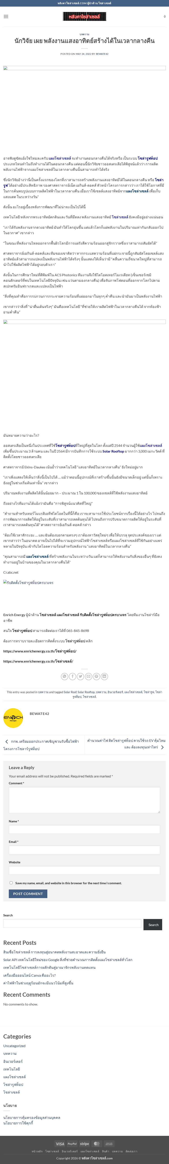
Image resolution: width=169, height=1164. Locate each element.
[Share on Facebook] (72, 676)
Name (14, 821)
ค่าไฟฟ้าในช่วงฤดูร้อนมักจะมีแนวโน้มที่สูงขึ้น (38, 983)
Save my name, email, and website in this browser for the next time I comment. (68, 883)
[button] (6, 16)
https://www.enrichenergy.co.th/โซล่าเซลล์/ (38, 661)
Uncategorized (14, 1046)
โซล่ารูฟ (149, 692)
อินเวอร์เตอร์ (115, 692)
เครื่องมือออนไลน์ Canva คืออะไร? (29, 975)
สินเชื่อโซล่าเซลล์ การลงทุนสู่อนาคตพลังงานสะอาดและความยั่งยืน (54, 952)
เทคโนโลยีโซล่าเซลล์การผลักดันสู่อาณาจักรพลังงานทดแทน (49, 967)
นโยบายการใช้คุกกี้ (18, 1123)
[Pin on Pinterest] (96, 676)
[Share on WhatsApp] (64, 676)
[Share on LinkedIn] (104, 676)
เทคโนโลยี (11, 1069)
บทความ (84, 34)
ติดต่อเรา (131, 1151)
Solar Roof (70, 692)
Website (14, 862)
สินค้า (105, 1151)
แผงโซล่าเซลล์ (137, 191)
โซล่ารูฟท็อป (13, 1084)
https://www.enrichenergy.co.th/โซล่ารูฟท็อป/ (39, 651)
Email (13, 842)
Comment (16, 783)
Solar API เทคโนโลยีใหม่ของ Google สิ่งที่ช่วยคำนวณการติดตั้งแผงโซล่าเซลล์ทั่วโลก (67, 960)
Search (8, 915)
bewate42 (102, 53)
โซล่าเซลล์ (48, 615)
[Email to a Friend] (88, 676)
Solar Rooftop (113, 451)
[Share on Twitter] (80, 676)
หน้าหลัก (37, 1151)
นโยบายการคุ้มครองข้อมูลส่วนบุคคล (31, 1117)
